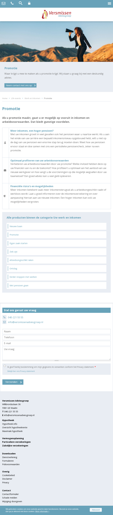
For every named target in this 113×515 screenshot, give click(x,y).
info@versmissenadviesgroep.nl (25, 322)
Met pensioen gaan (19, 285)
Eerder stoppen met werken (23, 277)
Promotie (14, 234)
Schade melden (9, 497)
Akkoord (96, 510)
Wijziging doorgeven (12, 501)
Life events (16, 98)
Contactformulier (10, 494)
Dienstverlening (9, 457)
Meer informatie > (42, 511)
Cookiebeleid (8, 475)
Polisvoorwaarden (11, 464)
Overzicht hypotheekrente (14, 427)
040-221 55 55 (15, 317)
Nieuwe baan (16, 226)
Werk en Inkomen (32, 98)
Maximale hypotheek (12, 431)
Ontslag (13, 268)
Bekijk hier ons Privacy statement (21, 371)
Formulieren (8, 460)
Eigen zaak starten (19, 243)
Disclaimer (7, 478)
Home (5, 98)
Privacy (5, 482)
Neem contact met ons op (19, 85)
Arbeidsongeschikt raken (21, 260)
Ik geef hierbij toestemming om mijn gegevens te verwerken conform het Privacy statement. (52, 367)
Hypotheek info (9, 423)
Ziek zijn (13, 251)
